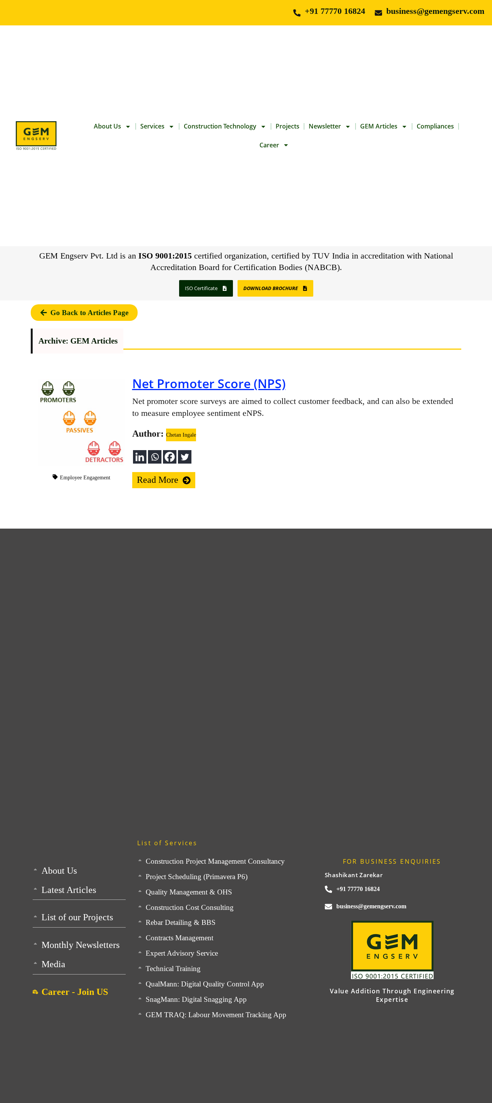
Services (152, 126)
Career (269, 145)
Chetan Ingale (181, 435)
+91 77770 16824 (335, 11)
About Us (107, 126)
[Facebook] (169, 457)
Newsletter (325, 126)
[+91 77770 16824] (297, 13)
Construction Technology (220, 126)
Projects (287, 126)
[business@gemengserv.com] (378, 13)
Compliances (435, 126)
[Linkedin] (139, 457)
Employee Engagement (85, 478)
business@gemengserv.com (435, 11)
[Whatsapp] (154, 457)
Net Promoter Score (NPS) (209, 383)
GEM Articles (378, 126)
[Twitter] (184, 457)
